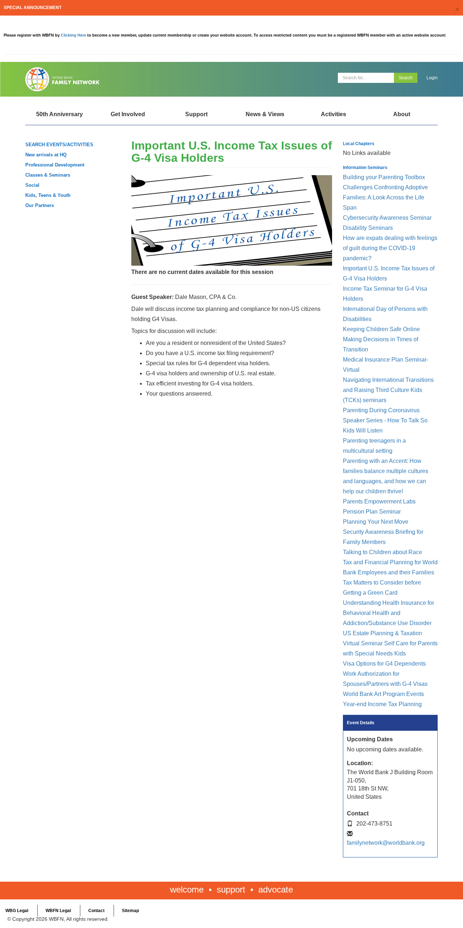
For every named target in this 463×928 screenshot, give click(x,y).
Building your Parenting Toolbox (384, 177)
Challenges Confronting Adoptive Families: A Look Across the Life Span (385, 197)
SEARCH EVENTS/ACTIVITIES (59, 144)
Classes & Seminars (47, 175)
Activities (333, 114)
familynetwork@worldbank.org (386, 843)
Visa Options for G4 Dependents (384, 664)
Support (196, 114)
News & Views (265, 114)
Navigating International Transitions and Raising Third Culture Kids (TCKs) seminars (388, 390)
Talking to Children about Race (382, 552)
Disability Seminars (368, 228)
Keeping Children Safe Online (381, 329)
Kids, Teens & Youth (48, 195)
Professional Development (54, 165)
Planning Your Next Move (375, 522)
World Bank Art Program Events (383, 694)
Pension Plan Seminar (372, 512)
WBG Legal (16, 910)
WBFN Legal (58, 910)
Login (432, 77)
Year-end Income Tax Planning (382, 704)
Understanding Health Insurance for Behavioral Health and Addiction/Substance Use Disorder (388, 613)
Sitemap (130, 910)
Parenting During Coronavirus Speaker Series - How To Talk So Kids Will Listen (385, 420)
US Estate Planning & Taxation (382, 633)
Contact (96, 910)
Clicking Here (74, 35)
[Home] (125, 79)
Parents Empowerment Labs (379, 501)
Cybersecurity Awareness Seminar (387, 218)
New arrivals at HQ (46, 154)
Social (32, 185)
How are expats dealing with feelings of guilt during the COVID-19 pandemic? (390, 248)
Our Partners (39, 205)
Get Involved (128, 114)
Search (406, 77)
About (401, 114)
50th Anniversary (59, 114)
